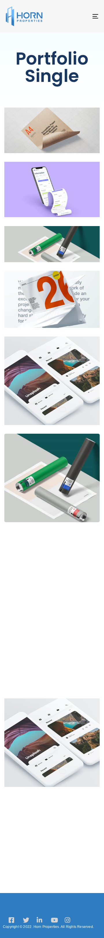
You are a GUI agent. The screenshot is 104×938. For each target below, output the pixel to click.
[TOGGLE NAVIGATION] (82, 16)
